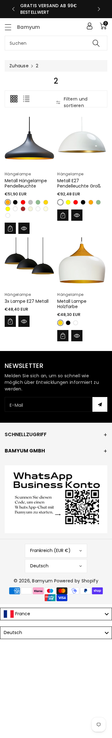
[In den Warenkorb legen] (10, 228)
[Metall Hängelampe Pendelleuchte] (29, 142)
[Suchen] (96, 43)
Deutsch (39, 566)
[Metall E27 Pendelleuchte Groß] (82, 142)
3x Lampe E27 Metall (27, 301)
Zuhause (19, 66)
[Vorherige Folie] (13, 9)
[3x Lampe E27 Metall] (29, 262)
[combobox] (56, 43)
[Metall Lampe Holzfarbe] (82, 262)
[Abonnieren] (99, 404)
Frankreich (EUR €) (50, 550)
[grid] (13, 99)
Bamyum (42, 581)
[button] (11, 27)
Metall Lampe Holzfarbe (71, 304)
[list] (26, 99)
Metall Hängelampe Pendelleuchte (26, 183)
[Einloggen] (89, 26)
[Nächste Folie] (99, 9)
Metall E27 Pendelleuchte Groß (79, 183)
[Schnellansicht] (24, 228)
